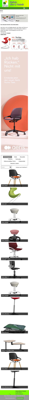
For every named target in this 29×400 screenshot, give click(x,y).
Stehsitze (10, 159)
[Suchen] (10, 167)
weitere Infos (3, 34)
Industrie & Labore (14, 163)
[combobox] (24, 167)
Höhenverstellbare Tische (10, 161)
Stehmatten (18, 159)
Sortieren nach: (19, 167)
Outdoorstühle (22, 161)
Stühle (15, 157)
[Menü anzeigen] (24, 8)
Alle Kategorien (7, 157)
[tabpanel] (14, 29)
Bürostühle (22, 157)
